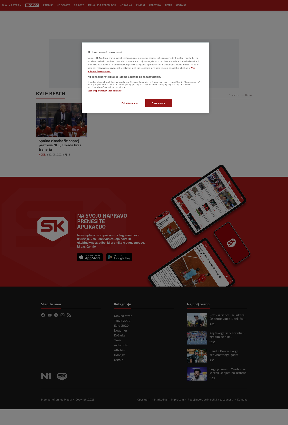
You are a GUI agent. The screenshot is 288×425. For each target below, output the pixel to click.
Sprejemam (158, 103)
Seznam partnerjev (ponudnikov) (104, 90)
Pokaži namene (129, 103)
